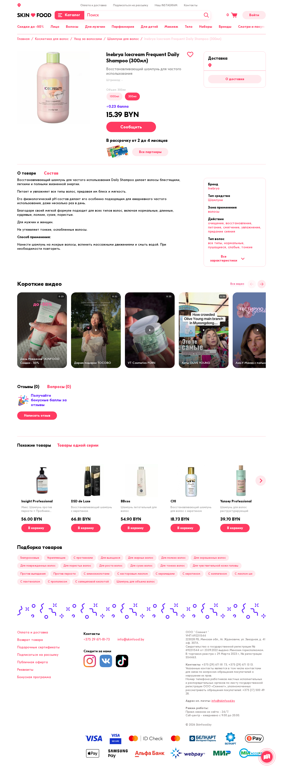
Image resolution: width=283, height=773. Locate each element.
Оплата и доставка (93, 5)
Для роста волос (110, 565)
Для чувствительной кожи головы (215, 565)
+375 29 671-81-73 (96, 639)
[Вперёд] (262, 284)
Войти (254, 15)
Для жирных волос (140, 558)
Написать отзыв (37, 415)
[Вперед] (260, 480)
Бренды (225, 27)
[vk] (106, 661)
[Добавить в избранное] (190, 54)
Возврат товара (30, 640)
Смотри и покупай (253, 27)
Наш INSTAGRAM (166, 5)
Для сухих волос (141, 565)
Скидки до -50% (30, 27)
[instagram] (89, 661)
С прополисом (57, 581)
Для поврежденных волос (38, 565)
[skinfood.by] (34, 15)
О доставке (234, 79)
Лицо (55, 27)
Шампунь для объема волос (136, 581)
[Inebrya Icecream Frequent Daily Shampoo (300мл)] (53, 87)
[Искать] (206, 15)
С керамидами (165, 573)
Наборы (205, 27)
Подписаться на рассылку (130, 5)
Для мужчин (95, 27)
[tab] (26, 173)
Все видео (237, 284)
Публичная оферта (32, 662)
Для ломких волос (173, 558)
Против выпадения (33, 573)
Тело (188, 27)
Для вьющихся (110, 558)
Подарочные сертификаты (38, 647)
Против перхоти (64, 573)
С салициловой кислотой (92, 581)
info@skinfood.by (130, 639)
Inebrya (213, 188)
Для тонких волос (172, 565)
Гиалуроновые (29, 558)
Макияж (171, 27)
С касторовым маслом (132, 573)
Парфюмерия (123, 27)
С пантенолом (30, 581)
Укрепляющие (56, 558)
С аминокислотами (96, 573)
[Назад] (252, 284)
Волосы (72, 27)
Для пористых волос (77, 565)
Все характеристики (223, 258)
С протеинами (83, 558)
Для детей (149, 27)
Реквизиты (25, 670)
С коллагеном (217, 573)
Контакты (190, 5)
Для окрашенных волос (210, 558)
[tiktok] (122, 661)
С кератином (191, 573)
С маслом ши (243, 573)
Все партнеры (150, 152)
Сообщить (131, 127)
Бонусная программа (34, 677)
